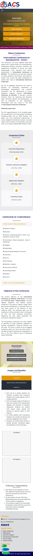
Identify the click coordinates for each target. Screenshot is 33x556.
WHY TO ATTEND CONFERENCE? (14, 283)
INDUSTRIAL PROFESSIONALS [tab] (16, 383)
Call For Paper (7, 539)
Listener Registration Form (17, 355)
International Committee (10, 537)
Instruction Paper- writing (17, 360)
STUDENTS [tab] (16, 378)
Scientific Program (8, 535)
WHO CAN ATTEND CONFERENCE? (15, 224)
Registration (6, 533)
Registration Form (17, 351)
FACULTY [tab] (16, 387)
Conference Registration (16, 39)
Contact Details (7, 541)
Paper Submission (16, 29)
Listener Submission (16, 34)
